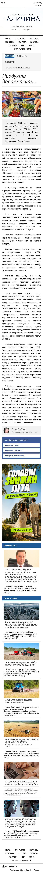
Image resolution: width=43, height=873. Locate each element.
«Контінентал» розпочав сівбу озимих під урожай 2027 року (20, 663)
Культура (22, 42)
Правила (37, 870)
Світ (23, 45)
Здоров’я (34, 42)
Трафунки (12, 45)
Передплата (27, 30)
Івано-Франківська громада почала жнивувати (18, 701)
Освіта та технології (21, 49)
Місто (7, 39)
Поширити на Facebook (14, 455)
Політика (34, 39)
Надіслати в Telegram (14, 450)
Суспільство (20, 39)
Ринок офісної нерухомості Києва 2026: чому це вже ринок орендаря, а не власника (21, 625)
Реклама (14, 30)
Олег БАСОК (18, 429)
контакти (38, 5)
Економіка (9, 42)
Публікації (9, 56)
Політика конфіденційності (20, 870)
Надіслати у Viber (12, 445)
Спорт (32, 45)
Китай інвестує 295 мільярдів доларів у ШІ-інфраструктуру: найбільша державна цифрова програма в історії (20, 823)
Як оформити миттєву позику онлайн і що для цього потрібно (21, 783)
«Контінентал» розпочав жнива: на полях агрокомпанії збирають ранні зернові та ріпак (21, 743)
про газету (38, 3)
